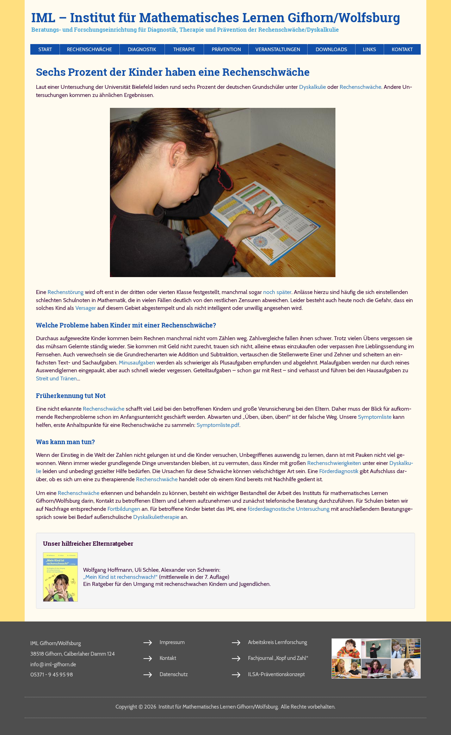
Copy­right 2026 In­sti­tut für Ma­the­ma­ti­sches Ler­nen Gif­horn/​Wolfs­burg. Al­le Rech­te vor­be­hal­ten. (225, 707)
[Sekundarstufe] (376, 669)
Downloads (331, 49)
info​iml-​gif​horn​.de (53, 664)
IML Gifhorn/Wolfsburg (55, 643)
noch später (277, 292)
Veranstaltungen (277, 49)
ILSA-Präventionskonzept (276, 674)
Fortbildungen (123, 509)
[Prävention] (346, 648)
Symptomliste (374, 417)
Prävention (226, 49)
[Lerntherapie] (346, 669)
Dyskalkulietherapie (156, 517)
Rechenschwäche (89, 49)
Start (45, 49)
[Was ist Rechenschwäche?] (376, 648)
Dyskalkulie (312, 87)
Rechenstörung (66, 292)
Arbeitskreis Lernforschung (277, 642)
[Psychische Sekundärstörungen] (406, 669)
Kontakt (402, 49)
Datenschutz (174, 674)
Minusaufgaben (137, 362)
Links (369, 49)
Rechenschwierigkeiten (334, 463)
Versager (85, 308)
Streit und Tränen (56, 378)
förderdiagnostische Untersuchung (288, 509)
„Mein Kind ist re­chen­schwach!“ (120, 577)
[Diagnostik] (406, 648)
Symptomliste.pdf (218, 425)
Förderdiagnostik (338, 471)
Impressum (172, 642)
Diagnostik (142, 49)
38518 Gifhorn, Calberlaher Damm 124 (72, 654)
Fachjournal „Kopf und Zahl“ (278, 658)
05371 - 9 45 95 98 (51, 675)
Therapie (184, 49)
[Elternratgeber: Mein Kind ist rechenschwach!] (60, 577)
